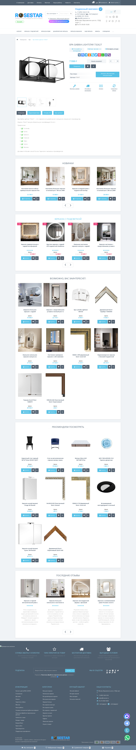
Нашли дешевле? (96, 61)
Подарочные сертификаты (23, 731)
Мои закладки (73, 696)
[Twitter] (110, 21)
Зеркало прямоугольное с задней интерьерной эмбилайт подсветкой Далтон (30, 245)
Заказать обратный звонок (59, 19)
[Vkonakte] (110, 17)
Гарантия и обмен (21, 702)
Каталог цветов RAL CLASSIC (23, 691)
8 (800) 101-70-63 (82, 16)
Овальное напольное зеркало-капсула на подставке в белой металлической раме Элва (30, 356)
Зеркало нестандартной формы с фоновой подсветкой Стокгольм (81, 602)
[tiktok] (116, 21)
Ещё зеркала (88, 31)
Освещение (106, 31)
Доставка (30, 3)
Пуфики (45, 718)
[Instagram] (107, 17)
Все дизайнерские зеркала (50, 696)
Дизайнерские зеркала (60, 31)
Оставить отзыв (112, 49)
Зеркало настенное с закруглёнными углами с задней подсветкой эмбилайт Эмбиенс (106, 245)
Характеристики (34, 113)
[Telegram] (114, 17)
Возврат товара (20, 720)
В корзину (26, 199)
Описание (21, 113)
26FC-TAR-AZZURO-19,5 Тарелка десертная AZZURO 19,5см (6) (106, 459)
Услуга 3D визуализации (59, 21)
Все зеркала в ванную (49, 705)
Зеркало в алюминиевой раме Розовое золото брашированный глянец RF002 (106, 602)
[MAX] (127, 716)
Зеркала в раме (45, 31)
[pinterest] (119, 21)
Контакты (77, 3)
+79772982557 (93, 14)
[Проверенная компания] (7, 646)
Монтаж (47, 3)
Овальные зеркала (48, 721)
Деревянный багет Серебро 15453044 (106, 310)
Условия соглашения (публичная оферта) (27, 710)
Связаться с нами (20, 717)
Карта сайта (19, 726)
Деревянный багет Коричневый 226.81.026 (55, 549)
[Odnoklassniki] (106, 21)
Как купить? (59, 113)
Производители (20, 728)
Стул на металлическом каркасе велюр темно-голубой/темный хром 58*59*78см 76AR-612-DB (55, 459)
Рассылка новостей (75, 699)
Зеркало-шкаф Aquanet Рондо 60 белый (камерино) (30, 504)
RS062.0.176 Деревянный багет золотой (81, 504)
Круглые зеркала (47, 716)
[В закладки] (34, 199)
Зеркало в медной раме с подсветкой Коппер (80, 189)
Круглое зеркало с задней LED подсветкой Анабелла (55, 245)
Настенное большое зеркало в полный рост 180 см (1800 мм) (55, 189)
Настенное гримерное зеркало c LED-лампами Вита (55, 356)
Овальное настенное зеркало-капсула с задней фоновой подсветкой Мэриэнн (81, 245)
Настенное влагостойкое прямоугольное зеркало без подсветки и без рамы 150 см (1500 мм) (30, 189)
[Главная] (17, 39)
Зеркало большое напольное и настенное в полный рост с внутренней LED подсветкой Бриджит (55, 602)
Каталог (19, 31)
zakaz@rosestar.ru (83, 18)
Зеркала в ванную (76, 31)
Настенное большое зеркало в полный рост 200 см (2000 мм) (106, 189)
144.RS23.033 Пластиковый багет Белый (55, 504)
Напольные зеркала (48, 693)
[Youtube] (117, 17)
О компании (20, 3)
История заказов (74, 693)
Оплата (39, 3)
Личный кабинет (74, 691)
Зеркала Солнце (47, 702)
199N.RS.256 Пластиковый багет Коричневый (55, 401)
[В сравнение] (38, 199)
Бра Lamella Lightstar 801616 (81, 310)
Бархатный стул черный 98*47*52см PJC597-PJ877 (30, 459)
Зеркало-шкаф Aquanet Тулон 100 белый (30, 549)
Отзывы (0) (47, 113)
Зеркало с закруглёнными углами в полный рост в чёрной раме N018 (55, 311)
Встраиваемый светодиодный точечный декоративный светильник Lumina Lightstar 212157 (106, 504)
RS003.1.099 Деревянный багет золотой (81, 356)
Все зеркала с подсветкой (50, 710)
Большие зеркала (47, 691)
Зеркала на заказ (47, 713)
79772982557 (81, 14)
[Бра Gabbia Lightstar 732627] (21, 102)
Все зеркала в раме (48, 707)
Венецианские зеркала (49, 699)
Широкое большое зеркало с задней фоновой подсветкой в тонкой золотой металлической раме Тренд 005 (30, 311)
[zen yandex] (113, 21)
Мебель (97, 31)
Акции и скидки (47, 724)
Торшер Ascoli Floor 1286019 (29, 401)
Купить (27, 258)
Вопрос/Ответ (19, 723)
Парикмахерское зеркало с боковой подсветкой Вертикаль (106, 356)
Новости (67, 3)
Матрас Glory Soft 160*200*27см (81, 459)
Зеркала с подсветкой (31, 31)
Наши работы (57, 3)
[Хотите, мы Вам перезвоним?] (127, 730)
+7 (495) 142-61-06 (82, 12)
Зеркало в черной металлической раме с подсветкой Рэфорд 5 (30, 602)
